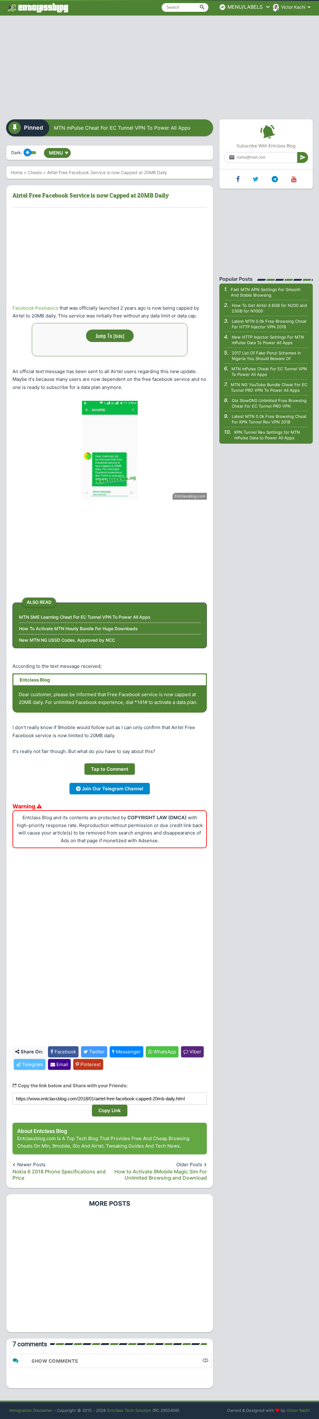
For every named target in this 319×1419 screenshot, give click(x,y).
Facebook (64, 1052)
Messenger (128, 1052)
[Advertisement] (159, 65)
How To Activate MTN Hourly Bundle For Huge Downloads (78, 628)
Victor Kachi (298, 1410)
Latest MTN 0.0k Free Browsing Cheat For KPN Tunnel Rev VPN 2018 (269, 419)
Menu (58, 153)
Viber (194, 1052)
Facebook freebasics (35, 308)
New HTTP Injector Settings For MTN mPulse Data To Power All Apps (268, 340)
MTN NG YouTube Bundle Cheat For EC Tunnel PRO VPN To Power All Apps (269, 387)
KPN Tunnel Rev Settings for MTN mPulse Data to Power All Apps (267, 435)
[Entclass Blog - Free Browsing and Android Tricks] (37, 7)
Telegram (32, 1064)
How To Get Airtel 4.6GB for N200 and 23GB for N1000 (269, 308)
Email (61, 1064)
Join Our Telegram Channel (112, 789)
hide (119, 335)
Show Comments (54, 1361)
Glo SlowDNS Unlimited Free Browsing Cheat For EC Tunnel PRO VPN (269, 403)
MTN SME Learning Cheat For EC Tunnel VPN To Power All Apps (84, 617)
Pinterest (90, 1064)
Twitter (96, 1052)
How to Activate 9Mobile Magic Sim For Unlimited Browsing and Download (160, 1174)
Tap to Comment (109, 769)
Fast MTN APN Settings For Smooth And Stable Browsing (266, 292)
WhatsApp (164, 1052)
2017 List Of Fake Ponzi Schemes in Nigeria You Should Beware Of (266, 355)
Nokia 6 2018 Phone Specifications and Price (59, 1174)
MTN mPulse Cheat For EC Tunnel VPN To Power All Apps (122, 128)
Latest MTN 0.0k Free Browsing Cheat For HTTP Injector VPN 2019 (269, 324)
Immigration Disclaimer (31, 1410)
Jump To (109, 336)
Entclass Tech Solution (129, 1410)
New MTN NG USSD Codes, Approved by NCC (67, 640)
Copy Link (109, 1110)
